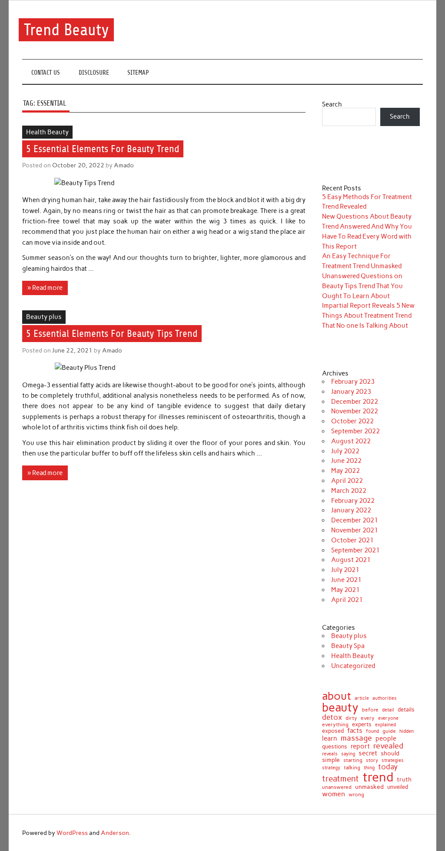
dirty (351, 718)
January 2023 (351, 392)
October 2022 (352, 421)
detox (332, 717)
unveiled (397, 787)
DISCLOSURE (94, 72)
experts (362, 725)
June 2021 (346, 580)
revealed (388, 746)
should (390, 754)
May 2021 (345, 590)
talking (352, 768)
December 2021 (354, 520)
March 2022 (348, 491)
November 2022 (354, 411)
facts (354, 731)
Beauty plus (44, 317)
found (372, 731)
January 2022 (351, 510)
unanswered (337, 787)
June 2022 (346, 461)
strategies (393, 760)
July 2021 (345, 570)
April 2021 (347, 600)
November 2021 (354, 530)
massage (356, 738)
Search (332, 104)
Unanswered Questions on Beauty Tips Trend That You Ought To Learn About (362, 286)
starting (352, 760)
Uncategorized (353, 666)
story (372, 760)
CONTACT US (45, 72)
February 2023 (353, 382)
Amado (124, 165)
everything (335, 725)
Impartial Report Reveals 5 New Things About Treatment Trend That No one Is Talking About (368, 315)
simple (331, 760)
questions (334, 746)
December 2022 (354, 402)
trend (377, 777)
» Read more (45, 288)
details (406, 710)
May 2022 (345, 471)
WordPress (72, 832)
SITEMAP (138, 72)
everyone (388, 718)
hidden (406, 731)
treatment (340, 779)
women (333, 793)
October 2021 (352, 540)
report (360, 746)
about (336, 696)
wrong (356, 794)
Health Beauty (47, 132)
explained (385, 724)
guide (389, 731)
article (362, 698)
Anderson (115, 832)
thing (369, 767)
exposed (333, 731)
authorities (384, 698)
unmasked (369, 787)
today (388, 767)
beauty (340, 707)
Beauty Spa (348, 646)
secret (368, 753)
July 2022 (345, 451)
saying (348, 753)
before (370, 709)
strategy (331, 768)
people (385, 738)
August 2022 (351, 441)
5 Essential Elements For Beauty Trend (102, 148)
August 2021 (351, 560)
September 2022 (355, 431)
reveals (330, 754)
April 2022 (347, 481)
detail (388, 710)
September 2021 (355, 550)
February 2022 (353, 501)
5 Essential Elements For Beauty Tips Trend (112, 333)
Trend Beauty (66, 30)
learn (329, 738)
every (368, 718)
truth (404, 780)
